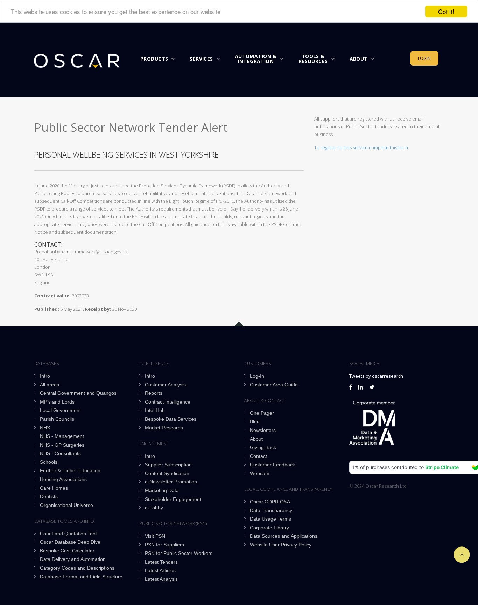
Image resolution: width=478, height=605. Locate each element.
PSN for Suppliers (164, 545)
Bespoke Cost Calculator (67, 551)
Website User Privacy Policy (280, 545)
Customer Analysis (165, 384)
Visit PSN (155, 536)
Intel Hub (155, 410)
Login (424, 58)
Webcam (259, 473)
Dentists (49, 496)
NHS (45, 428)
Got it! (446, 11)
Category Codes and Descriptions (77, 568)
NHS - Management (62, 436)
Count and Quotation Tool (68, 533)
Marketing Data (162, 490)
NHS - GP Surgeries (62, 445)
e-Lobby (154, 507)
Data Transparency (271, 510)
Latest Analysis (161, 579)
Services (201, 58)
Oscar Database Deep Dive (70, 542)
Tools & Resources (313, 58)
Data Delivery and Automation (73, 559)
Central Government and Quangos (78, 393)
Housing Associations (63, 479)
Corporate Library (269, 527)
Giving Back (263, 447)
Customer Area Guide (274, 384)
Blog (255, 421)
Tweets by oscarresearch (376, 376)
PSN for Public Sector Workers (178, 553)
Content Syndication (167, 473)
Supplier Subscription (168, 464)
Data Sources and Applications (283, 536)
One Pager (262, 413)
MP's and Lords (57, 402)
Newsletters (263, 430)
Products (154, 58)
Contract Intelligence (167, 402)
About (359, 58)
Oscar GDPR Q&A (270, 501)
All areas (49, 384)
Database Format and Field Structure (81, 576)
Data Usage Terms (270, 519)
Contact (258, 456)
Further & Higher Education (70, 470)
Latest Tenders (161, 562)
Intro (45, 376)
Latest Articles (160, 570)
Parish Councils (57, 419)
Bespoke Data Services (170, 419)
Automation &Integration (256, 58)
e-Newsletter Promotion (171, 481)
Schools (48, 462)
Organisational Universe (66, 505)
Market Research (164, 428)
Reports (153, 393)
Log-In (257, 376)
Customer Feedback (272, 464)
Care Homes (54, 488)
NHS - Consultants (60, 453)
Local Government (60, 410)
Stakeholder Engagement (173, 499)
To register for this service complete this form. (361, 147)
